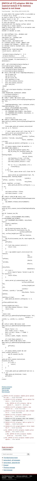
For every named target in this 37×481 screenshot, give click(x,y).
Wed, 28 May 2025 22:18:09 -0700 (20, 11)
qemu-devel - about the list (12, 462)
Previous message (7, 386)
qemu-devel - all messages (12, 460)
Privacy (10, 477)
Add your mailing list (21, 476)
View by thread (6, 388)
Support (4, 477)
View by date (5, 390)
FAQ (31, 476)
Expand (6, 465)
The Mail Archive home (11, 457)
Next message (6, 391)
